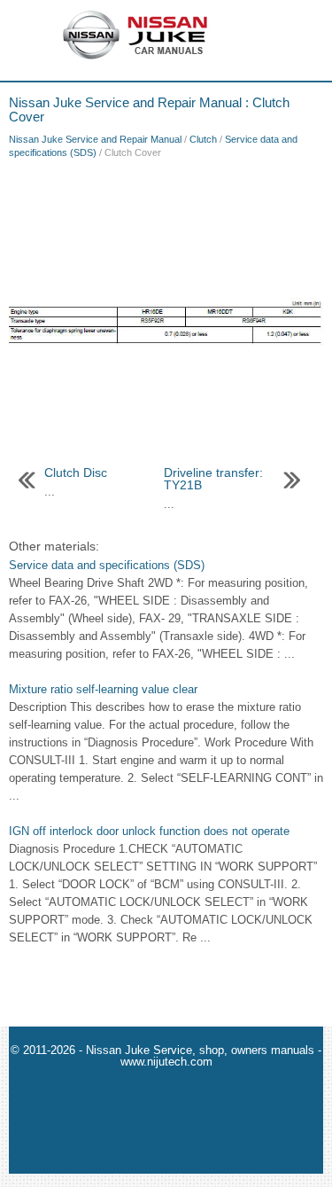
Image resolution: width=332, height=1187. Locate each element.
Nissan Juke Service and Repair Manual (95, 139)
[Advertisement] (166, 221)
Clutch (203, 139)
